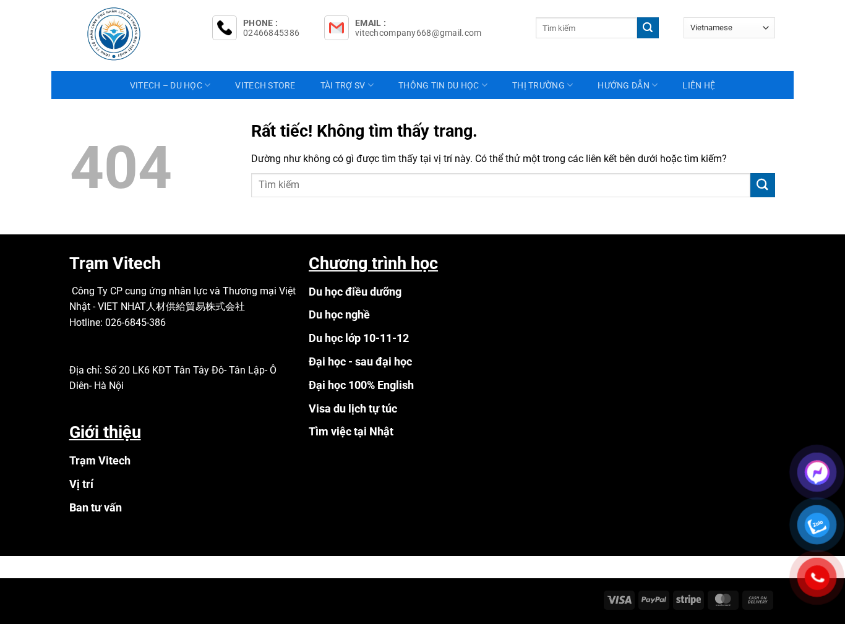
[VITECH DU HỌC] (132, 34)
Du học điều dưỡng (355, 291)
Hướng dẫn (624, 85)
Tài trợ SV (343, 85)
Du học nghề (339, 314)
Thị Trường (538, 85)
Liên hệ (698, 85)
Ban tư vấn (95, 507)
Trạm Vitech (100, 460)
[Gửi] (647, 27)
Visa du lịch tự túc (353, 408)
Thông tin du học (438, 85)
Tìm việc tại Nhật (351, 431)
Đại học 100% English (361, 384)
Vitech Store (265, 85)
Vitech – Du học (166, 85)
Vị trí (81, 483)
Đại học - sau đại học (360, 361)
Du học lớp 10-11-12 (359, 337)
